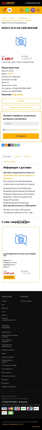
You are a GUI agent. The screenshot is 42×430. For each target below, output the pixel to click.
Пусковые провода (8, 350)
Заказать (21, 101)
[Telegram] (18, 145)
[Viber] (12, 145)
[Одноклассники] (6, 145)
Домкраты (5, 380)
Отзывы (27, 156)
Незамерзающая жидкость (7, 361)
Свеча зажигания (7, 369)
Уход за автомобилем (8, 376)
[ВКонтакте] (3, 145)
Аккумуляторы (6, 332)
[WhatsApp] (15, 145)
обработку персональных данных (27, 130)
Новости (4, 315)
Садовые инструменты (9, 387)
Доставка (7, 156)
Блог (3, 304)
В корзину (9, 277)
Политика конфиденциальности (8, 319)
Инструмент (5, 383)
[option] (21, 41)
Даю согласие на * (21, 130)
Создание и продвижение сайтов (12, 424)
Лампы (4, 353)
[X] (9, 145)
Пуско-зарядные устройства (7, 340)
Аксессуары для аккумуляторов (7, 345)
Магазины (5, 308)
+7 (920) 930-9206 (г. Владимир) (14, 402)
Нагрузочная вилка (8, 357)
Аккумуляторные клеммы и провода (10, 336)
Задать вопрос (9, 161)
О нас (3, 312)
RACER (10, 74)
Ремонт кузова (6, 372)
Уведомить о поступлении (21, 107)
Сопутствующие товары (9, 365)
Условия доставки (26, 301)
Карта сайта (36, 427)
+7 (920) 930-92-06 (32, 3)
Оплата (17, 156)
